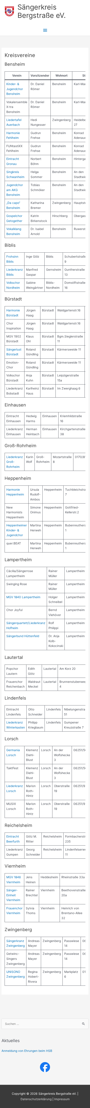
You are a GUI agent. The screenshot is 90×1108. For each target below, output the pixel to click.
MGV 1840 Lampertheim (23, 597)
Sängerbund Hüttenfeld (22, 636)
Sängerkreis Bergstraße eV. (41, 11)
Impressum (62, 1099)
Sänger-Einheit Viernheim (13, 895)
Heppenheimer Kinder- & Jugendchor (16, 530)
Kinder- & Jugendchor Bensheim (14, 89)
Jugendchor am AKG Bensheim (14, 189)
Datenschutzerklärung (36, 1099)
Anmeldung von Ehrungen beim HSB (27, 1051)
